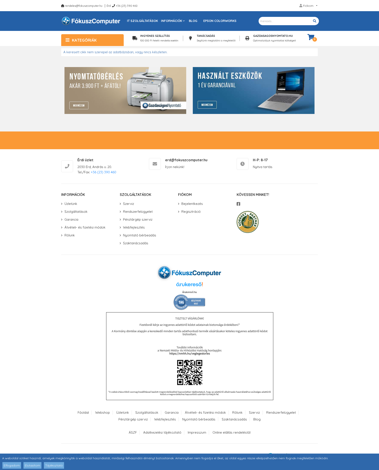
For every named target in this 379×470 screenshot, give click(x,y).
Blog (193, 21)
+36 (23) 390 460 (127, 5)
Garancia (71, 219)
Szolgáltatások (76, 211)
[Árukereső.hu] (189, 285)
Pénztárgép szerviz (137, 219)
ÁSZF (133, 432)
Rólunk (69, 235)
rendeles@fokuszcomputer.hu (83, 5)
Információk (171, 21)
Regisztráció (191, 211)
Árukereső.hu (189, 292)
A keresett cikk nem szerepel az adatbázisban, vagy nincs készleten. (115, 52)
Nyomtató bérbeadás (139, 235)
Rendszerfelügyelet (138, 211)
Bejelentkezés (192, 204)
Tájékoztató (54, 465)
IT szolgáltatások (142, 21)
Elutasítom (32, 465)
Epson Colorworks (219, 21)
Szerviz (128, 204)
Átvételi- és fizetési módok (84, 227)
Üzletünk (70, 204)
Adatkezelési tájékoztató (162, 432)
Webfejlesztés (134, 227)
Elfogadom (12, 465)
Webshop (102, 412)
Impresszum (197, 432)
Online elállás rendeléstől (231, 432)
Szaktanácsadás (135, 243)
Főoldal (83, 412)
